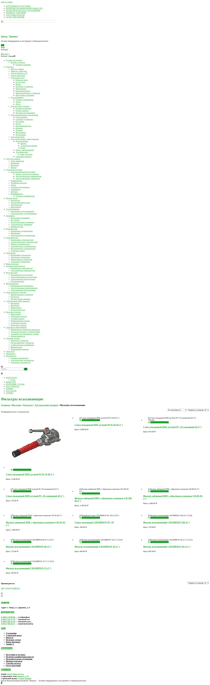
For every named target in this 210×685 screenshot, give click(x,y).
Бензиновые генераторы (21, 255)
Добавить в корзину (21, 470)
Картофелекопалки (23, 126)
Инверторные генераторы (21, 260)
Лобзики (14, 192)
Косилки (19, 128)
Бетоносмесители (18, 310)
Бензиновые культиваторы (22, 231)
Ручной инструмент (14, 60)
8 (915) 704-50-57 (8, 624)
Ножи (22, 148)
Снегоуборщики (12, 209)
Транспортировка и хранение (28, 93)
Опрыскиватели (17, 281)
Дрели (13, 185)
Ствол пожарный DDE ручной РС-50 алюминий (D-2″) (35, 496)
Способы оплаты (13, 663)
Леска (18, 104)
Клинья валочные (23, 91)
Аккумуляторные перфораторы (28, 176)
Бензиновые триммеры (20, 218)
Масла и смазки (17, 69)
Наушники (15, 163)
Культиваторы (12, 229)
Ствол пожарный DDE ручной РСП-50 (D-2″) (98, 425)
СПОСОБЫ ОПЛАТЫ (15, 15)
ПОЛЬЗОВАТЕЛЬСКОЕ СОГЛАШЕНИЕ (23, 10)
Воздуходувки (12, 273)
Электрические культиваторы (23, 235)
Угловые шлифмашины (25, 196)
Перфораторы (16, 181)
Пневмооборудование (20, 349)
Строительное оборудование (18, 301)
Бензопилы (15, 200)
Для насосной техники (20, 106)
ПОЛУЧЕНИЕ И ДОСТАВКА (18, 6)
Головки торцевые (23, 65)
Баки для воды (26, 154)
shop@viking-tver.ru (15, 674)
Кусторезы (15, 220)
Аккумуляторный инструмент (23, 172)
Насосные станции (18, 325)
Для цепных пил (17, 78)
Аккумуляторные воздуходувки (24, 277)
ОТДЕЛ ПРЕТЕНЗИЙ (15, 17)
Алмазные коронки (23, 157)
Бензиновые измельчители (22, 268)
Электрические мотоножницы (23, 290)
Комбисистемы (17, 227)
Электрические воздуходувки (23, 279)
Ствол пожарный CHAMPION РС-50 (94, 522)
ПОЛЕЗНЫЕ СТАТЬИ (15, 384)
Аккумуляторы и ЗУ (19, 73)
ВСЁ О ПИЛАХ (12, 386)
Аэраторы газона (18, 251)
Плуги (18, 124)
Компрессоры (16, 347)
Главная (5, 405)
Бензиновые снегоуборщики (22, 211)
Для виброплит (22, 152)
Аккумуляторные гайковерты (28, 178)
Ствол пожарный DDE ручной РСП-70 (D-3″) (30, 474)
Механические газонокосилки (23, 249)
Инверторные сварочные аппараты (25, 330)
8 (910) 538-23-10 (8, 622)
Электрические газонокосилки (23, 246)
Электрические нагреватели (22, 360)
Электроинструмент (14, 170)
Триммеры (10, 216)
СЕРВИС (10, 393)
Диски (18, 102)
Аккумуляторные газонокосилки (24, 242)
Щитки (14, 168)
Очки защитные (17, 161)
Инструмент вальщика (25, 95)
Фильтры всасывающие (25, 113)
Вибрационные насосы (20, 321)
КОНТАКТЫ (11, 378)
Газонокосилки (12, 238)
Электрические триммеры (21, 224)
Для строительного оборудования (25, 139)
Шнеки (23, 143)
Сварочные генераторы (20, 262)
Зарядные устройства (19, 341)
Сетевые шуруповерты (20, 187)
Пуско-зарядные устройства (22, 343)
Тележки (19, 130)
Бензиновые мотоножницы (22, 286)
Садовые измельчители (15, 266)
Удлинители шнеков (28, 146)
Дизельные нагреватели (21, 362)
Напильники (21, 89)
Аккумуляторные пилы (20, 203)
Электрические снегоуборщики (24, 214)
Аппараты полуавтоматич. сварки (25, 334)
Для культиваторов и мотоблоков (24, 115)
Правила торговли (14, 661)
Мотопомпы (21, 133)
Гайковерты (16, 189)
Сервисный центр (14, 635)
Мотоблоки (15, 233)
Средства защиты (13, 159)
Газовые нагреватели (19, 358)
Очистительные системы (16, 292)
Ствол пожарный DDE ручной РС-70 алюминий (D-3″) (172, 427)
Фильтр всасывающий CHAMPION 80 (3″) (28, 546)
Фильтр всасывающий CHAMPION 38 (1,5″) (166, 546)
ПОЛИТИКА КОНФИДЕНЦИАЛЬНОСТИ (24, 8)
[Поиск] (25, 369)
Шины (18, 84)
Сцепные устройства (24, 119)
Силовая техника (13, 338)
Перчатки (15, 165)
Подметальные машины (21, 299)
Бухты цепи (20, 82)
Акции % (10, 644)
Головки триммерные (24, 100)
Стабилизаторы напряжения (22, 345)
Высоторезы (16, 207)
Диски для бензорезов (25, 150)
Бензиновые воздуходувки (22, 275)
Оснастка (10, 67)
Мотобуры (15, 305)
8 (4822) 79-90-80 (8, 617)
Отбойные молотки (19, 183)
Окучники (20, 122)
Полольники (21, 135)
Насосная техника (13, 312)
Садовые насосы (17, 319)
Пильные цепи (22, 80)
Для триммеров (17, 97)
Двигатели (10, 351)
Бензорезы (15, 303)
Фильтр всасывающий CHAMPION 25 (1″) (28, 568)
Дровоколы (10, 354)
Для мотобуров (22, 141)
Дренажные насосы (19, 316)
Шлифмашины (17, 194)
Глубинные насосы (18, 323)
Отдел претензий (13, 666)
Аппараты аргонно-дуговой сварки (25, 332)
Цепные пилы (12, 198)
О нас (13, 380)
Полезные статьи (13, 640)
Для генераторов (18, 137)
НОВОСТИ (11, 382)
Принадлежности (18, 336)
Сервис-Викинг (24, 678)
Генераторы (11, 253)
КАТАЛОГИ (11, 391)
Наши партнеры (13, 642)
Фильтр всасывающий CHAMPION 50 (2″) (97, 546)
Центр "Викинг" (10, 36)
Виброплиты (16, 308)
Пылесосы (15, 297)
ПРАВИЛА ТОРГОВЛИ (16, 13)
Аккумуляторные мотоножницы (24, 288)
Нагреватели (11, 356)
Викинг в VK (23, 676)
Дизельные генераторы (20, 257)
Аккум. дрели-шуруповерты (27, 174)
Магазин (16, 405)
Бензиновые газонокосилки (22, 240)
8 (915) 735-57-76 (8, 619)
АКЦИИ (9, 389)
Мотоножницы (12, 284)
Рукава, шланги (22, 111)
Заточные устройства (24, 87)
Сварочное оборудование (16, 327)
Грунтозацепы (21, 117)
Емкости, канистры (19, 71)
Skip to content (7, 2)
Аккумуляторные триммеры (22, 222)
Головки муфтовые (23, 108)
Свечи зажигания (18, 76)
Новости (9, 638)
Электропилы (16, 205)
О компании (11, 633)
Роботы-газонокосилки (20, 244)
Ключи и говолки (18, 62)
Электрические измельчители (23, 270)
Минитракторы (12, 264)
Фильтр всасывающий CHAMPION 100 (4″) (166, 522)
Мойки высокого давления (22, 295)
